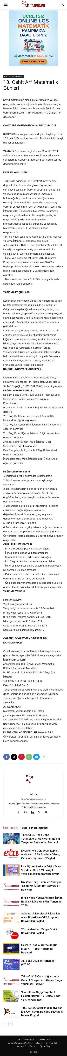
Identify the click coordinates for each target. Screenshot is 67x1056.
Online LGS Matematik (24, 1039)
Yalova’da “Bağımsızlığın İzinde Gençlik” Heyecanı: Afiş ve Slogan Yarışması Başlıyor (42, 980)
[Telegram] (36, 757)
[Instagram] (26, 813)
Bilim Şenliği (51, 1042)
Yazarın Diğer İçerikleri (35, 827)
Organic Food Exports (27, 1046)
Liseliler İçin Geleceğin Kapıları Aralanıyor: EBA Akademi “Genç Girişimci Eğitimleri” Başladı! (40, 854)
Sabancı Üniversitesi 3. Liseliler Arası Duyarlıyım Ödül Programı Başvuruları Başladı (40, 917)
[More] (44, 757)
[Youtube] (47, 813)
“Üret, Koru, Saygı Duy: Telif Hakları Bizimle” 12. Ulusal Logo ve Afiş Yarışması (40, 995)
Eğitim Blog (45, 1046)
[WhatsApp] (29, 757)
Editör (33, 794)
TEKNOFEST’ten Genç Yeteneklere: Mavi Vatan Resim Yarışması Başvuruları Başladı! (40, 838)
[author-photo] (33, 789)
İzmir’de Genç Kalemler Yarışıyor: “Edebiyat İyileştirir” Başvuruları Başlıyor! (41, 885)
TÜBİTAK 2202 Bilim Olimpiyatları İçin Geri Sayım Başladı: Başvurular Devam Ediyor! (42, 1011)
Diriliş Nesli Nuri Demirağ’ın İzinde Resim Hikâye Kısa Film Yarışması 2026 (42, 901)
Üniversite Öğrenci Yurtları (20, 1042)
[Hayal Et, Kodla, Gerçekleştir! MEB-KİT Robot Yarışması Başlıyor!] (11, 948)
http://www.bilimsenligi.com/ (33, 799)
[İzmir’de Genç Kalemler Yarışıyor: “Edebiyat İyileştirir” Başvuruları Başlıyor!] (11, 886)
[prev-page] (5, 1024)
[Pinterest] (21, 757)
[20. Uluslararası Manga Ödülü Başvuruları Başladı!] (11, 933)
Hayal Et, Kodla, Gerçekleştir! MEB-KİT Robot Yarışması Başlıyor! (39, 948)
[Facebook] (6, 757)
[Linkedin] (33, 813)
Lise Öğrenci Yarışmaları (13, 76)
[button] (5, 4)
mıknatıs (39, 1042)
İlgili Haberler (11, 827)
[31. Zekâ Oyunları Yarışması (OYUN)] (11, 964)
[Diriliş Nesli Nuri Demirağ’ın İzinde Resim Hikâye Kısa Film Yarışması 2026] (11, 901)
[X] (14, 757)
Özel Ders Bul (44, 1039)
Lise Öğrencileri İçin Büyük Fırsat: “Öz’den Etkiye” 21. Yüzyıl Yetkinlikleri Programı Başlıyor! (41, 870)
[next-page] (10, 1024)
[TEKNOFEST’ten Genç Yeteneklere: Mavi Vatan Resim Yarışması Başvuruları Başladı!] (11, 838)
